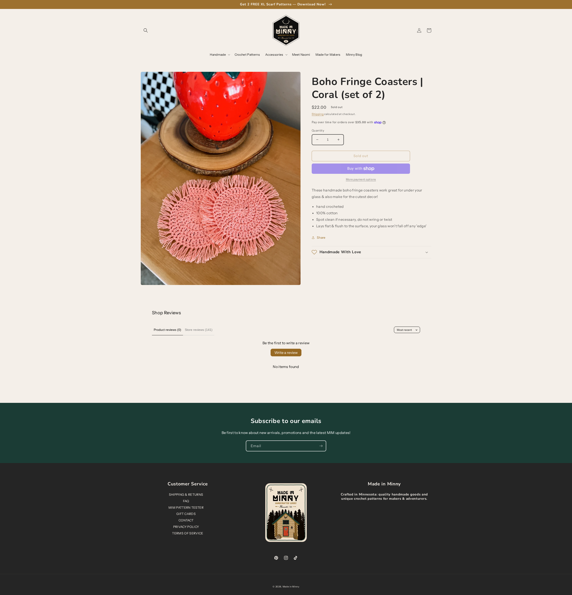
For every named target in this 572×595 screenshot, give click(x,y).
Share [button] (321, 238)
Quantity (318, 130)
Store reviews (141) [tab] (198, 330)
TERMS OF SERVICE (187, 533)
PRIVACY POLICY (186, 527)
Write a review (286, 352)
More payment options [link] (361, 179)
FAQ (186, 501)
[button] (146, 30)
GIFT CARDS (186, 514)
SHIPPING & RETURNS (186, 495)
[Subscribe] (321, 445)
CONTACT (186, 520)
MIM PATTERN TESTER (186, 508)
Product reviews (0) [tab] (167, 330)
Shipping (318, 114)
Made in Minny (291, 586)
